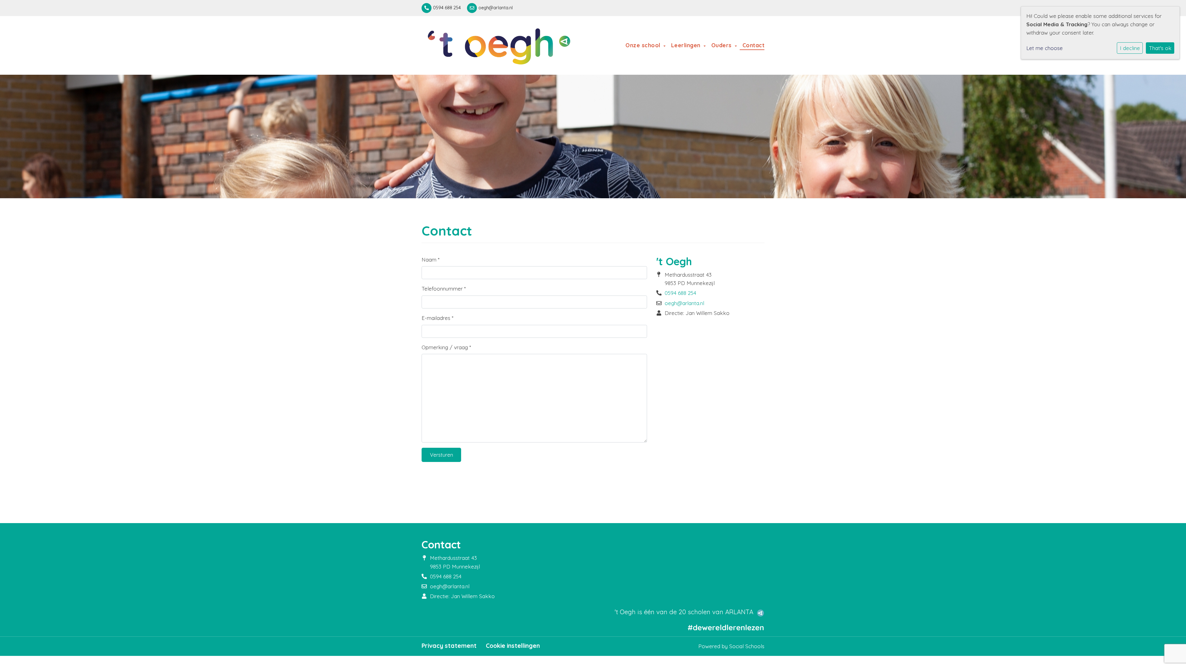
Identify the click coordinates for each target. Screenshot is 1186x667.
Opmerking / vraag (446, 347)
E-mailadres (437, 318)
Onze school (643, 45)
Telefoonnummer (444, 288)
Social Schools (746, 646)
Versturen (441, 454)
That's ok (1160, 48)
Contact (753, 45)
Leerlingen (686, 45)
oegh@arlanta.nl (495, 7)
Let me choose (1044, 48)
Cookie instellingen (513, 646)
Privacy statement (449, 646)
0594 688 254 (447, 7)
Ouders (722, 45)
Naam (430, 259)
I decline (1130, 48)
